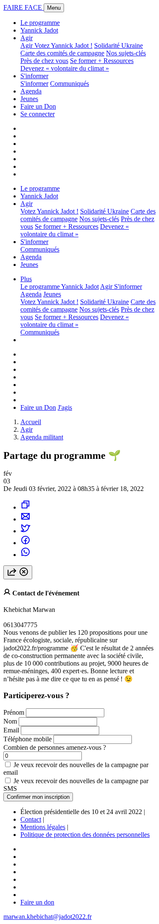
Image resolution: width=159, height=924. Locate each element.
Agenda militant (41, 437)
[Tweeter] (25, 531)
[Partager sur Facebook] (25, 542)
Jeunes (29, 98)
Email (11, 730)
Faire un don (37, 902)
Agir (26, 37)
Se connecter (37, 114)
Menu (54, 8)
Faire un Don (38, 106)
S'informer (34, 76)
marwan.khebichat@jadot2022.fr (47, 916)
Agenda (31, 91)
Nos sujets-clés (126, 53)
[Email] (25, 519)
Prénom (13, 712)
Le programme (40, 22)
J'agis (65, 407)
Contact (30, 819)
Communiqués (69, 83)
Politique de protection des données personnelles (85, 834)
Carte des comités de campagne (62, 53)
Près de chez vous (44, 60)
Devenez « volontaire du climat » (64, 68)
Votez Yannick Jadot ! (63, 45)
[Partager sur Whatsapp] (25, 554)
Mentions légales (42, 827)
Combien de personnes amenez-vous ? (54, 747)
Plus (26, 278)
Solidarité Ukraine (118, 45)
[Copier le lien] (25, 507)
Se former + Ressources (102, 60)
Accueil (30, 421)
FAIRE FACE (23, 7)
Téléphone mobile (27, 739)
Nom (10, 721)
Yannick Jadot (39, 30)
